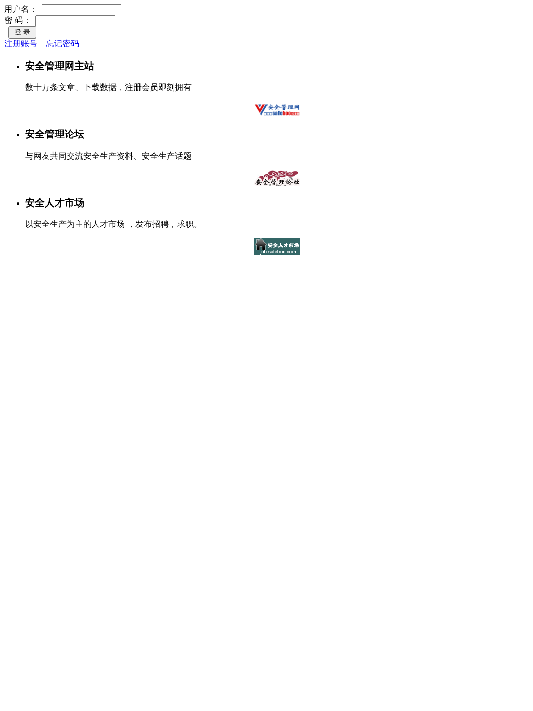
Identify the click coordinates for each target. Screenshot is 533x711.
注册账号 (20, 43)
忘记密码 (62, 43)
